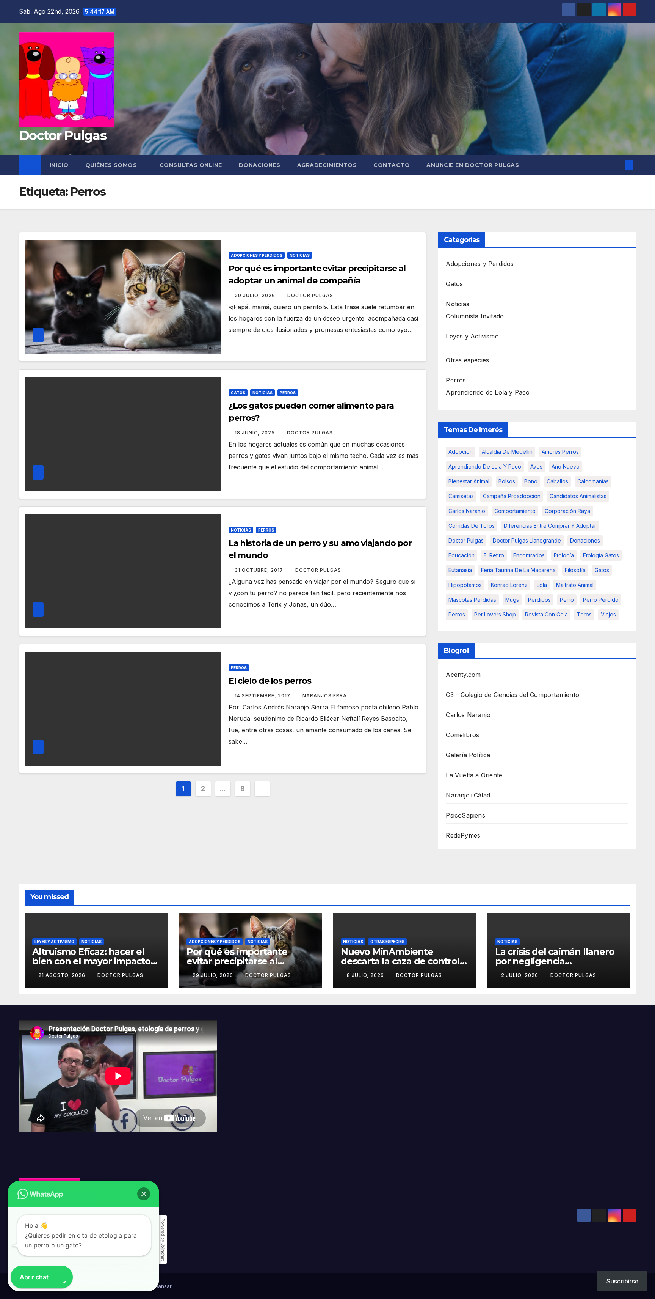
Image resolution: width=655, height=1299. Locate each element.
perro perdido (601, 599)
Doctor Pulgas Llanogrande (527, 540)
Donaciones (259, 165)
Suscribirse (622, 1281)
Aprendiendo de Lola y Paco (488, 392)
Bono (530, 481)
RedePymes (463, 835)
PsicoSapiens (465, 815)
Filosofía (575, 570)
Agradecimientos (327, 165)
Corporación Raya (567, 511)
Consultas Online (191, 165)
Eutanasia (460, 570)
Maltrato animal (575, 585)
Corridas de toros (471, 525)
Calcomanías (593, 481)
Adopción (460, 451)
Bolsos (506, 481)
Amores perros (560, 451)
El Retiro (494, 555)
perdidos (539, 599)
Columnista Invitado (475, 316)
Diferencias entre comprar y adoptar (550, 525)
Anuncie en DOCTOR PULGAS (472, 165)
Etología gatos (601, 555)
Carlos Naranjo (466, 511)
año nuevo (566, 466)
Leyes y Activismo (472, 336)
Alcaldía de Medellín (507, 451)
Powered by (163, 1240)
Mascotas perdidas (472, 599)
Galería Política (468, 755)
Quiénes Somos (112, 165)
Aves (536, 466)
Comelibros (462, 735)
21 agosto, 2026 (62, 975)
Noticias (300, 255)
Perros (288, 392)
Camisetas (461, 496)
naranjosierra (324, 695)
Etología (564, 555)
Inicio (59, 165)
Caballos (557, 481)
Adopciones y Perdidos (256, 255)
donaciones (585, 540)
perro (567, 599)
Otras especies (467, 360)
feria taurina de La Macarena (518, 570)
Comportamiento (515, 511)
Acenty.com (463, 674)
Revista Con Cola (546, 614)
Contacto (391, 165)
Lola (542, 585)
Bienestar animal (468, 481)
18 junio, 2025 (255, 433)
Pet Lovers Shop (495, 614)
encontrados (529, 555)
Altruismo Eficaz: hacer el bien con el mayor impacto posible (91, 961)
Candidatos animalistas (578, 496)
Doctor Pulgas (62, 135)
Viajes (608, 614)
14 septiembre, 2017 (263, 695)
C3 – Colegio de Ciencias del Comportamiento (512, 694)
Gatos (238, 392)
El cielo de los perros (270, 681)
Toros (584, 614)
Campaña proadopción (512, 496)
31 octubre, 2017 (260, 570)
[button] (616, 165)
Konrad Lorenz (509, 585)
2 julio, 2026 (520, 975)
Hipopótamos (465, 585)
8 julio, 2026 (366, 975)
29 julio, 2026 (256, 295)
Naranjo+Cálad (468, 795)
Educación (461, 555)
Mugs (512, 599)
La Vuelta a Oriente (474, 775)
